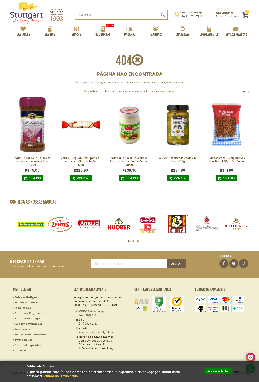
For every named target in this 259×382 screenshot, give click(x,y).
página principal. (172, 82)
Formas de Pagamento (30, 313)
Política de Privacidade (60, 376)
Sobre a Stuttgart (26, 297)
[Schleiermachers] (31, 224)
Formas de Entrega (27, 318)
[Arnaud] (89, 224)
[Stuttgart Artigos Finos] (36, 13)
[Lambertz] (148, 224)
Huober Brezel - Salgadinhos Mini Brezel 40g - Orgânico (227, 159)
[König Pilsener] (207, 224)
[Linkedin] (243, 263)
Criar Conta (232, 16)
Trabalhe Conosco (27, 302)
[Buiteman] (178, 224)
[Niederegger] (236, 224)
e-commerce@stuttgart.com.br (99, 332)
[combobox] (121, 14)
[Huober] (119, 224)
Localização (23, 308)
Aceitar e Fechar (218, 371)
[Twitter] (233, 263)
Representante (24, 329)
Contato (20, 350)
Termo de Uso (24, 340)
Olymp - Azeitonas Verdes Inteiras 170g (178, 159)
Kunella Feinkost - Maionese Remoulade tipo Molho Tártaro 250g (129, 161)
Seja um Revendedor (28, 324)
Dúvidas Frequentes (28, 345)
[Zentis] (60, 224)
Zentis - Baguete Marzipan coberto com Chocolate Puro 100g (81, 161)
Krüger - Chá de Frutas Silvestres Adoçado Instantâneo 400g (32, 161)
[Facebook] (223, 263)
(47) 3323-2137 (92, 313)
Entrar (219, 16)
